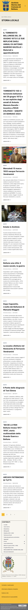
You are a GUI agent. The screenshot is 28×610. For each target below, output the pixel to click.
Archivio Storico (7, 55)
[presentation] (14, 155)
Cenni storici (7, 526)
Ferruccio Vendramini (9, 551)
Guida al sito (5, 593)
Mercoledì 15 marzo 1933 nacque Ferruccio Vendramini (13, 171)
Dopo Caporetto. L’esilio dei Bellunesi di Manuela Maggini (13, 307)
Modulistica (6, 528)
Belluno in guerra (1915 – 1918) (11, 545)
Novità (5, 29)
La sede (5, 524)
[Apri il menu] (25, 6)
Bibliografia (6, 531)
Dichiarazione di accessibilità (9, 597)
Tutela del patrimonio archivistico (11, 537)
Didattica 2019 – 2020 (9, 533)
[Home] (2, 16)
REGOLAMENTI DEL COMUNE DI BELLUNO (13, 549)
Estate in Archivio (11, 227)
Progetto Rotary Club (8, 547)
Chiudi (22, 605)
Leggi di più (7, 80)
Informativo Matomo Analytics (10, 589)
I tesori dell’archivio (14, 543)
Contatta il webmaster (8, 585)
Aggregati (6, 539)
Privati (14, 541)
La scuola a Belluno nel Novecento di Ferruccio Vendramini (14, 349)
